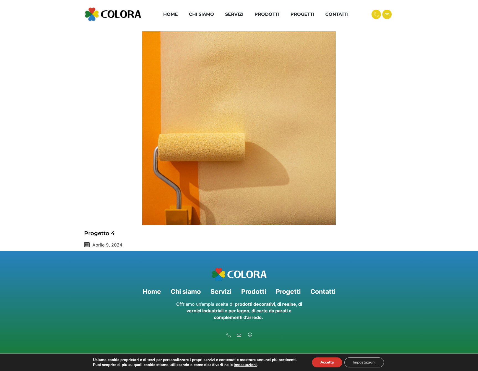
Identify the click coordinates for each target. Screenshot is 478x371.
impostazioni (245, 364)
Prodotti (266, 14)
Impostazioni (364, 362)
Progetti (302, 14)
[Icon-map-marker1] (249, 334)
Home (170, 14)
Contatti (337, 14)
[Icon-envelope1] (387, 14)
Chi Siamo (201, 14)
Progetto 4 (99, 233)
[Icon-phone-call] (376, 14)
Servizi (234, 14)
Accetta (327, 362)
